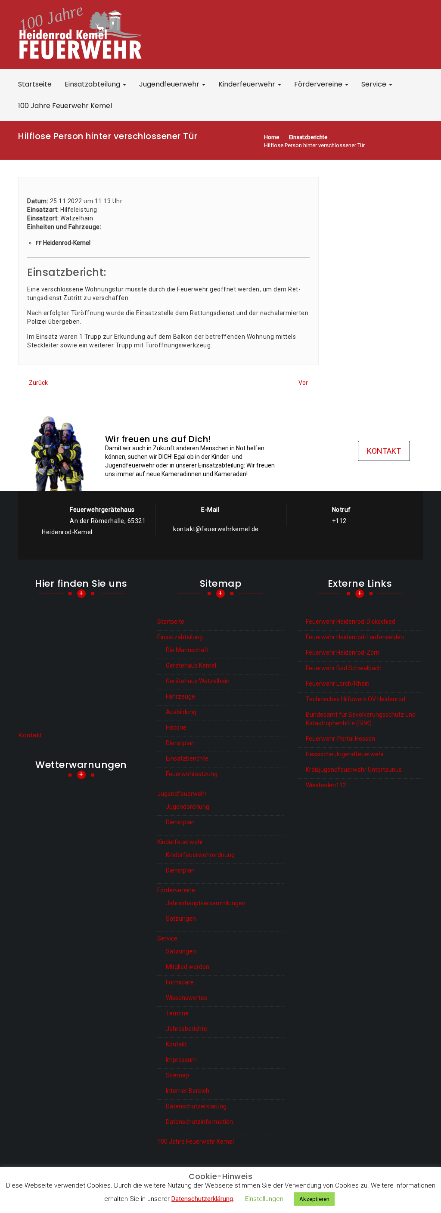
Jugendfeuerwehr (170, 84)
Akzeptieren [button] (314, 1199)
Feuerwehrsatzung (191, 774)
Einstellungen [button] (264, 1199)
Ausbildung (181, 712)
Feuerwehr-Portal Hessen (340, 738)
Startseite (35, 84)
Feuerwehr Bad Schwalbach (344, 668)
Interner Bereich (187, 1090)
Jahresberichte (186, 1028)
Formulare (180, 982)
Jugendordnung (187, 806)
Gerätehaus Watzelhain (198, 681)
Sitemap (177, 1075)
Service (374, 84)
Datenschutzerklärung (196, 1106)
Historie (176, 727)
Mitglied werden (187, 966)
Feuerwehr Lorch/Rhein (338, 683)
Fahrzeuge (180, 696)
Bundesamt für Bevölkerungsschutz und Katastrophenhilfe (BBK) (361, 719)
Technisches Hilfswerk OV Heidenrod (355, 699)
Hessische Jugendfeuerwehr (345, 754)
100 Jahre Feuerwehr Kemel (65, 106)
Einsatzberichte (187, 758)
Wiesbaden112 (326, 785)
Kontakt (384, 450)
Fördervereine (319, 84)
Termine (177, 1013)
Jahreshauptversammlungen (205, 903)
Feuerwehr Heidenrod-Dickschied (350, 621)
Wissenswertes (186, 997)
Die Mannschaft (187, 650)
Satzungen (181, 918)
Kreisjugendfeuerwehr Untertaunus (354, 769)
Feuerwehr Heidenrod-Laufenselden (355, 637)
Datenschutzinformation (199, 1121)
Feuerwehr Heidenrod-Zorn (342, 652)
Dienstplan (180, 743)
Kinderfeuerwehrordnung (200, 854)
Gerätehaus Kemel (191, 665)
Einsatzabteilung (93, 84)
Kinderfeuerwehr (247, 84)
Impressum (181, 1059)
